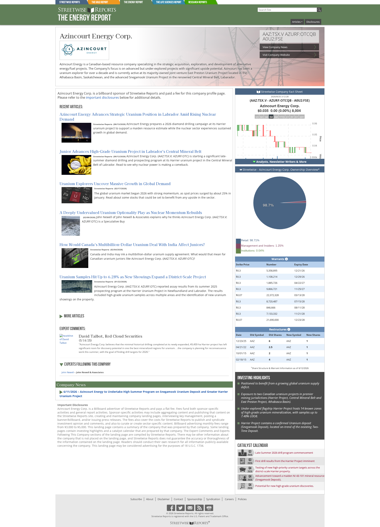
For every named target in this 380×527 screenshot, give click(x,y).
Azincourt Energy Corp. (96, 35)
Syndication (213, 499)
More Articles (74, 316)
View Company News (275, 47)
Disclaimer (164, 499)
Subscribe (136, 499)
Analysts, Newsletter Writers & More (281, 162)
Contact (178, 499)
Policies (242, 499)
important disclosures (103, 97)
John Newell (68, 372)
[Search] (319, 10)
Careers (229, 499)
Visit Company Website (276, 55)
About (149, 499)
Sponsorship (194, 499)
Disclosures (313, 22)
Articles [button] (296, 22)
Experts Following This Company (87, 364)
